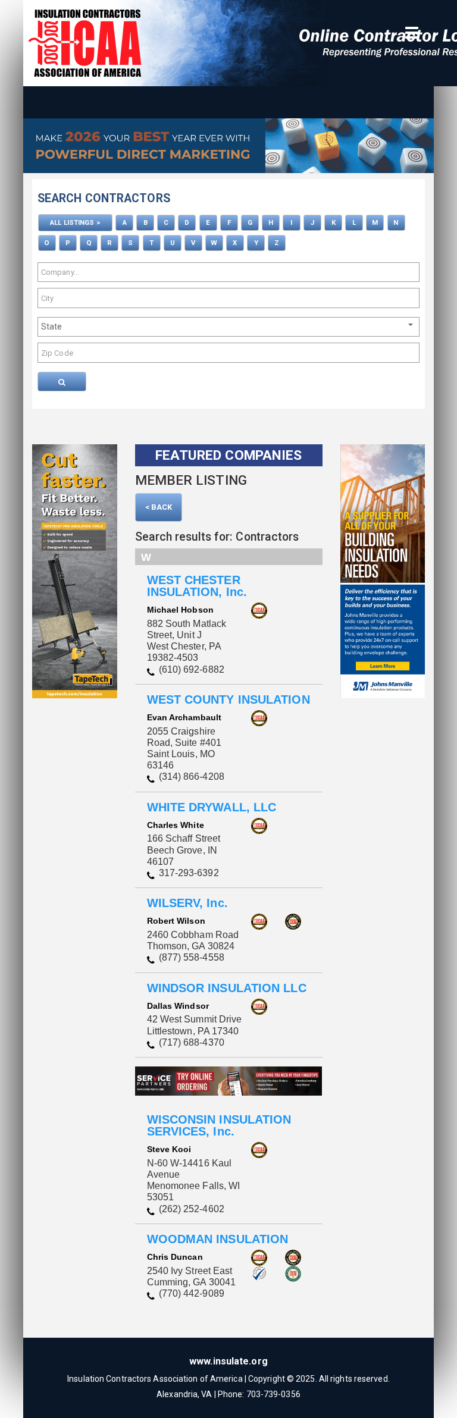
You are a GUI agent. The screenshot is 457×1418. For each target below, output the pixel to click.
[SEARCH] (61, 381)
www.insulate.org (228, 1361)
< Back (159, 507)
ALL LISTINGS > (75, 222)
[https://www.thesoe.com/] (228, 148)
